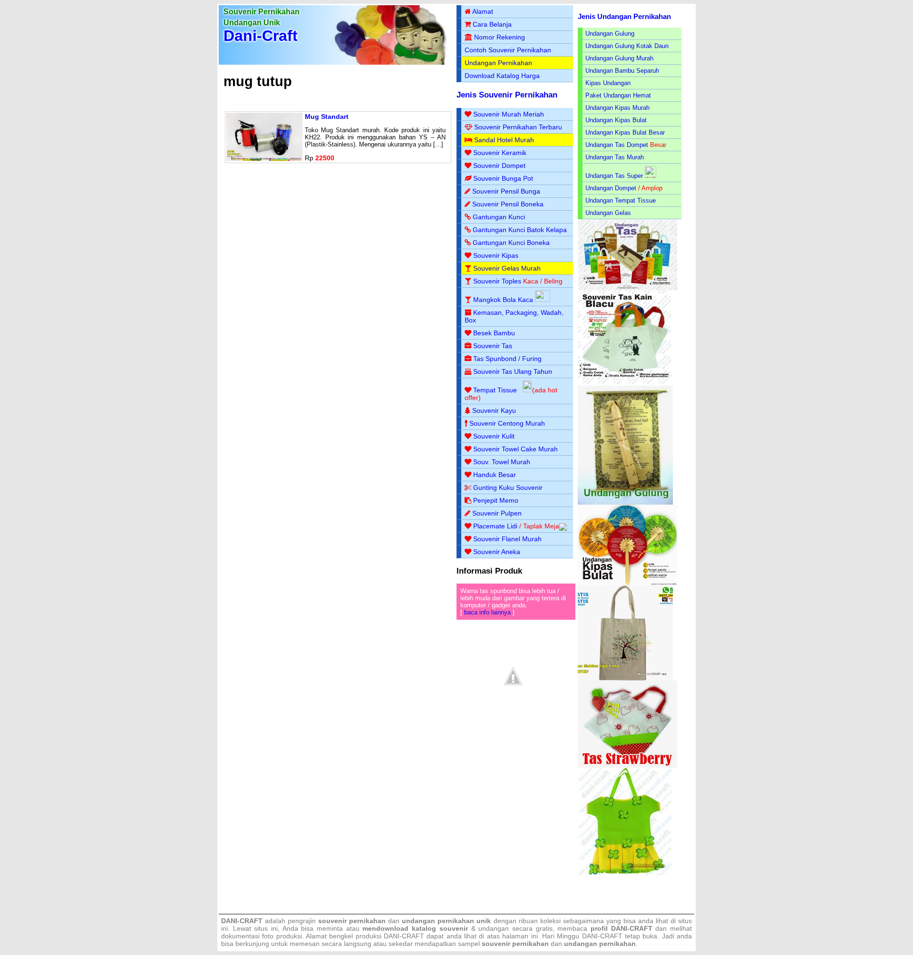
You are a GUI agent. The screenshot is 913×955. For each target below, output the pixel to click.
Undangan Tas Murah (614, 157)
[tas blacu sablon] (625, 678)
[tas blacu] (625, 383)
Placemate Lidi (495, 526)
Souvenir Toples (497, 281)
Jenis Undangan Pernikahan (624, 16)
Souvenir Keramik (499, 152)
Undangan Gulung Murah (619, 58)
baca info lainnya (487, 612)
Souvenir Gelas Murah (507, 268)
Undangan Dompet (610, 188)
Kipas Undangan (608, 83)
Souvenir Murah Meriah (508, 114)
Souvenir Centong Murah (507, 423)
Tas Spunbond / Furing (507, 358)
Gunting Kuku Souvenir (508, 487)
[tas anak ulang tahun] (625, 873)
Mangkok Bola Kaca (504, 299)
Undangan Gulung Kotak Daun (627, 45)
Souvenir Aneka (496, 551)
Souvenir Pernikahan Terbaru (518, 127)
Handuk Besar (494, 474)
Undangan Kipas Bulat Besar (625, 132)
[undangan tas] (627, 288)
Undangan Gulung (609, 33)
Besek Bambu (494, 333)
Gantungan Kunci (499, 217)
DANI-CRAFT (602, 936)
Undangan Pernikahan (498, 63)
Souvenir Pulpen (497, 513)
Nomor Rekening (499, 37)
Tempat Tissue (495, 390)
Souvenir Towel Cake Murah (515, 449)
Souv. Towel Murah (501, 462)
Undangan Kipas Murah (617, 107)
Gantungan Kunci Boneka (511, 242)
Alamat (482, 11)
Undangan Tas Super (614, 175)
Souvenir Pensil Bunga (506, 191)
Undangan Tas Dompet (616, 144)
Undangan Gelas (608, 212)
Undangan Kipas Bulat (616, 120)
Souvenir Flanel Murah (507, 539)
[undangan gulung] (625, 502)
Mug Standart (327, 116)
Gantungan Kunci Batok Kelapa (520, 230)
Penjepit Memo (495, 500)
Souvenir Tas (492, 346)
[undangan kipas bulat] (627, 583)
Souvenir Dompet (499, 165)
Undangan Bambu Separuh (622, 70)
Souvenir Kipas (495, 255)
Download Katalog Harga (502, 75)
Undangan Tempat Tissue (620, 200)
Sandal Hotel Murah (504, 140)
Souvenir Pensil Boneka (508, 204)
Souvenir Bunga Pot (503, 178)
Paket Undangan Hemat (618, 95)
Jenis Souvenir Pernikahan (506, 94)
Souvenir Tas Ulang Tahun (512, 371)
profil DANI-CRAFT (621, 928)
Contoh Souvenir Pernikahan (508, 50)
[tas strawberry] (627, 765)
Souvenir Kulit (494, 436)
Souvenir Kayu (494, 410)
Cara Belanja (492, 24)
